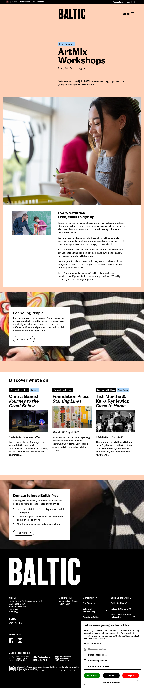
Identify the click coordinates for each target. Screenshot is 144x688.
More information (111, 682)
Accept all (92, 675)
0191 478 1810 (15, 623)
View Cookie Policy (92, 643)
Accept (111, 675)
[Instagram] (20, 640)
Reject (131, 675)
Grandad (60, 671)
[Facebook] (11, 640)
